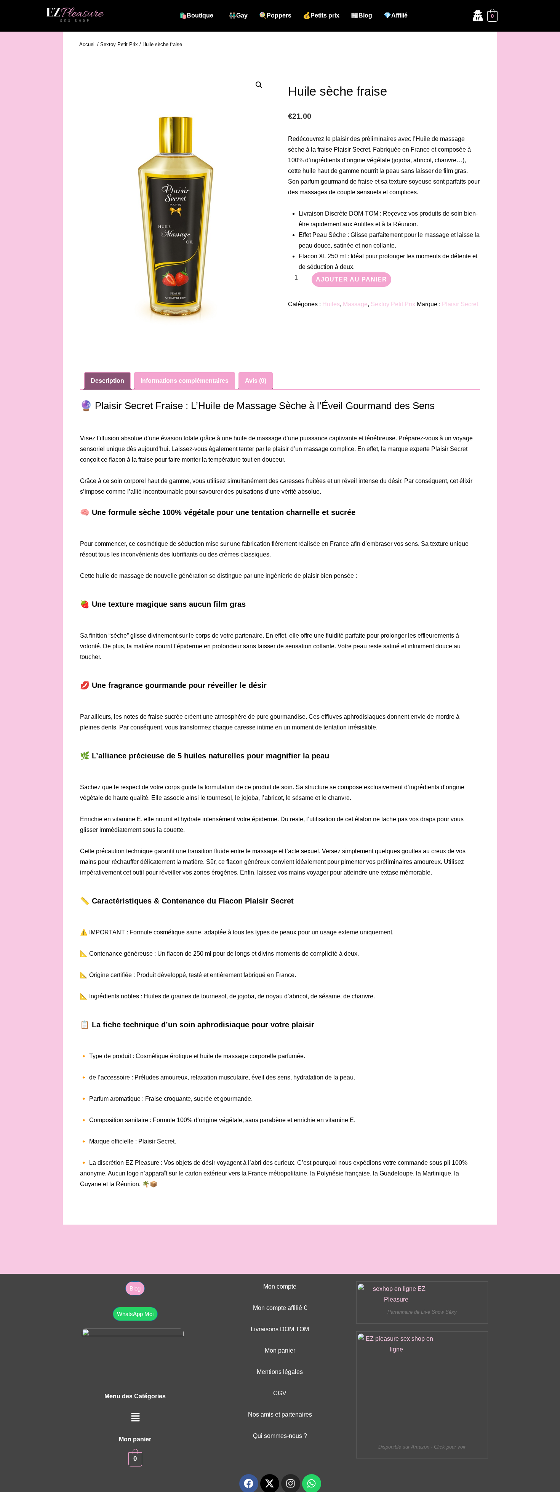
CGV (279, 1393)
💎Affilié (396, 15)
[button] (198, 15)
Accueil (87, 44)
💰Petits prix (321, 15)
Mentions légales (280, 1372)
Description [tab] (107, 380)
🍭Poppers (275, 15)
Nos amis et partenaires (280, 1414)
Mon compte (279, 1286)
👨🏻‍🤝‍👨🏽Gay (238, 15)
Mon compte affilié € (280, 1308)
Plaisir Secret (460, 304)
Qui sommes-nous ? (280, 1436)
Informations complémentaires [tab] (185, 380)
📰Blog (361, 15)
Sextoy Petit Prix (119, 44)
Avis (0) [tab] (255, 380)
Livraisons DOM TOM (280, 1329)
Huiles (331, 304)
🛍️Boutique (196, 15)
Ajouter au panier (351, 279)
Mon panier (280, 1350)
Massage (355, 304)
